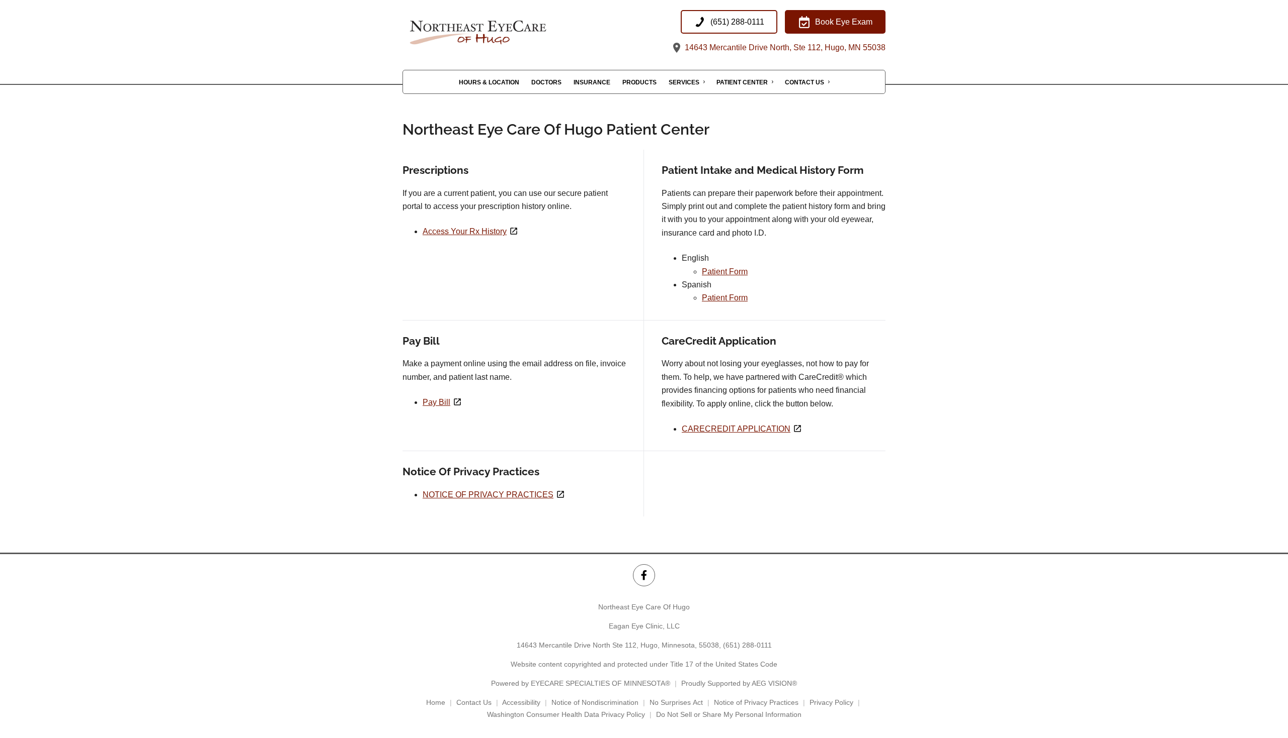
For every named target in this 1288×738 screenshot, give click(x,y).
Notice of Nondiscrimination (594, 702)
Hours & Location (489, 82)
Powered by (580, 683)
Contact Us (804, 82)
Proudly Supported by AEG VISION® (739, 683)
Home (435, 702)
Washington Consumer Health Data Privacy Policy (566, 714)
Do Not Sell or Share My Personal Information (728, 714)
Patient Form (725, 271)
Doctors (546, 82)
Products (639, 82)
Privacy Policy (831, 702)
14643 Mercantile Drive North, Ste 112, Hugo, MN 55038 (784, 47)
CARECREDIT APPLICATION (736, 429)
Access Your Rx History (465, 231)
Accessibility (521, 702)
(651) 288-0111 (747, 645)
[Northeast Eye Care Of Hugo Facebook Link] (644, 575)
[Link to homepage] (503, 32)
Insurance (592, 82)
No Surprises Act (676, 702)
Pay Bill (436, 402)
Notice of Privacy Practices (756, 702)
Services (684, 82)
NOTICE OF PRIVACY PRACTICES (488, 494)
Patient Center (742, 82)
